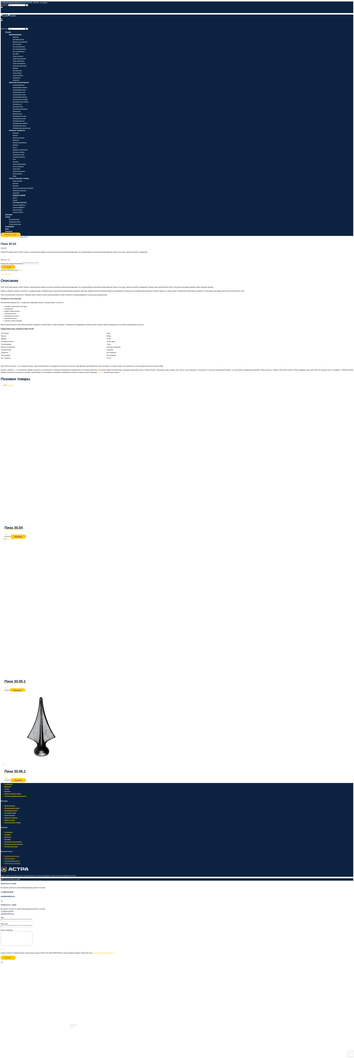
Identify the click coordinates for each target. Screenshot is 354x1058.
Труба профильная (18, 61)
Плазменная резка (14, 221)
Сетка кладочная (18, 75)
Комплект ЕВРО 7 (18, 212)
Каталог (8, 32)
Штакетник (16, 80)
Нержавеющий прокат (12, 861)
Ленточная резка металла (13, 842)
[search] (16, 5)
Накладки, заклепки (19, 152)
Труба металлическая (19, 58)
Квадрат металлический (20, 42)
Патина (15, 200)
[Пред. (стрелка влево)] (70, 1027)
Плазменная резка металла (13, 844)
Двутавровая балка (18, 39)
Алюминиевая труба (19, 92)
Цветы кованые (17, 173)
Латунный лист (17, 104)
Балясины (16, 133)
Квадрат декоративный (20, 142)
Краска (15, 197)
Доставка (8, 214)
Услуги (7, 217)
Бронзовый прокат (10, 810)
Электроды (16, 193)
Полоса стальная (18, 56)
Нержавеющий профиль (20, 123)
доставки (100, 372)
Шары (14, 176)
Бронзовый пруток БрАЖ (20, 99)
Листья (15, 147)
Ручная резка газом (15, 224)
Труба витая (16, 169)
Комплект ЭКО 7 (18, 209)
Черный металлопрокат (12, 863)
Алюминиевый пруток (19, 89)
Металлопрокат (9, 806)
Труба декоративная (19, 171)
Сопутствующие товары (12, 822)
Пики (14, 159)
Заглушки (15, 183)
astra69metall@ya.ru (8, 896)
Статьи (6, 789)
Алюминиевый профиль (20, 87)
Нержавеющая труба (19, 118)
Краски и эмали (9, 820)
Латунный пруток (18, 106)
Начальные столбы (18, 154)
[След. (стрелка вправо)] (72, 1027)
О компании (9, 226)
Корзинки (15, 145)
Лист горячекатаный (19, 46)
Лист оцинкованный (19, 51)
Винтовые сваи (17, 70)
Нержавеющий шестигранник (21, 128)
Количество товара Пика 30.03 (11, 263)
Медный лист (17, 111)
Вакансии (7, 786)
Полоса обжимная (18, 166)
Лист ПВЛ (15, 53)
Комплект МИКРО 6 (19, 207)
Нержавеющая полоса (19, 116)
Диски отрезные (17, 181)
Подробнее (18, 536)
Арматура (16, 37)
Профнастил (16, 77)
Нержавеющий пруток (19, 125)
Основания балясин (19, 157)
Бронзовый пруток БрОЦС (20, 101)
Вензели (15, 135)
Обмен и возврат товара (12, 793)
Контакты (8, 231)
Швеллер (15, 68)
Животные (16, 140)
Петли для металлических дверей (23, 188)
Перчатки (15, 185)
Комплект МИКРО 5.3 (19, 205)
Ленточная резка (14, 219)
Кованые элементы (11, 818)
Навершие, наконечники (20, 149)
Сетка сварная (17, 73)
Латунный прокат (10, 813)
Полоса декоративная (19, 164)
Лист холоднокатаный (19, 49)
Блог (7, 229)
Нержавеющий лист (19, 121)
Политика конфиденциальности (15, 796)
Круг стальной (17, 44)
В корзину (8, 267)
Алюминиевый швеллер (20, 97)
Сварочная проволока (19, 190)
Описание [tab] (7, 274)
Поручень (16, 161)
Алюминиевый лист (19, 85)
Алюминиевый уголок (19, 94)
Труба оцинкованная (19, 63)
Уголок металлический (19, 65)
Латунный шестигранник (20, 109)
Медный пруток (17, 113)
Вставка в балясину (19, 137)
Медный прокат (9, 815)
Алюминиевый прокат (12, 808)
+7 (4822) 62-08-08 (7, 892)
